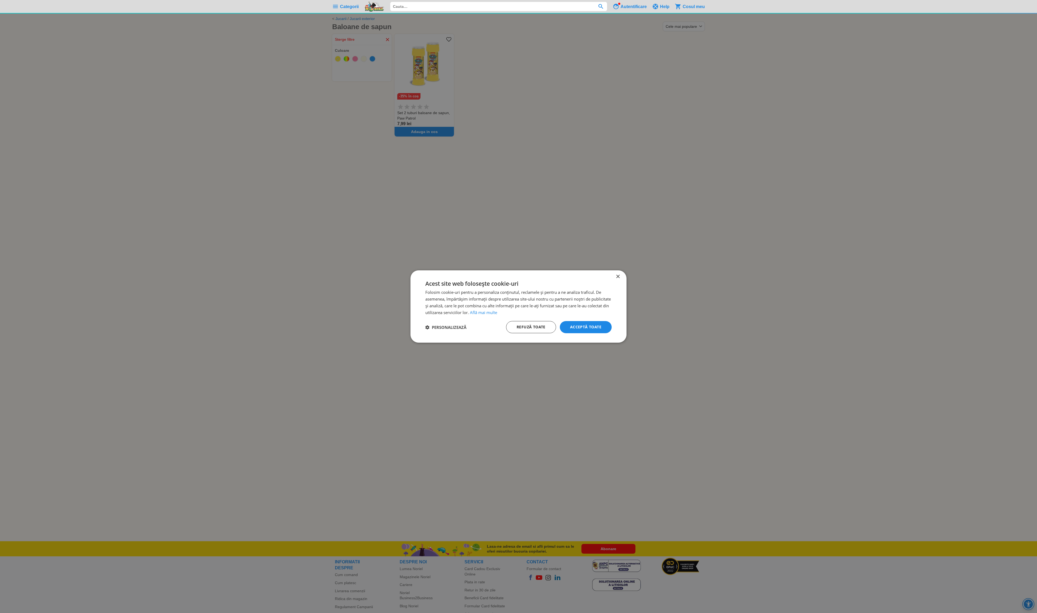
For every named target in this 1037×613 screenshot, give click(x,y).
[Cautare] (600, 6)
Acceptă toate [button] (585, 326)
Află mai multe (483, 312)
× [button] (618, 277)
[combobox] (498, 6)
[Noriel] (374, 6)
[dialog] (518, 306)
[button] (445, 327)
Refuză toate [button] (531, 326)
